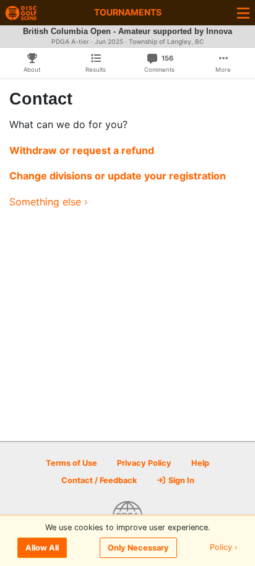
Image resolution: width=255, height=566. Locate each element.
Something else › (48, 201)
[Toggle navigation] (243, 12)
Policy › (224, 548)
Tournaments (128, 12)
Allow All (42, 547)
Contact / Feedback (99, 480)
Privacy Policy (144, 463)
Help (200, 463)
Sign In (180, 480)
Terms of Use (71, 463)
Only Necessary (138, 547)
